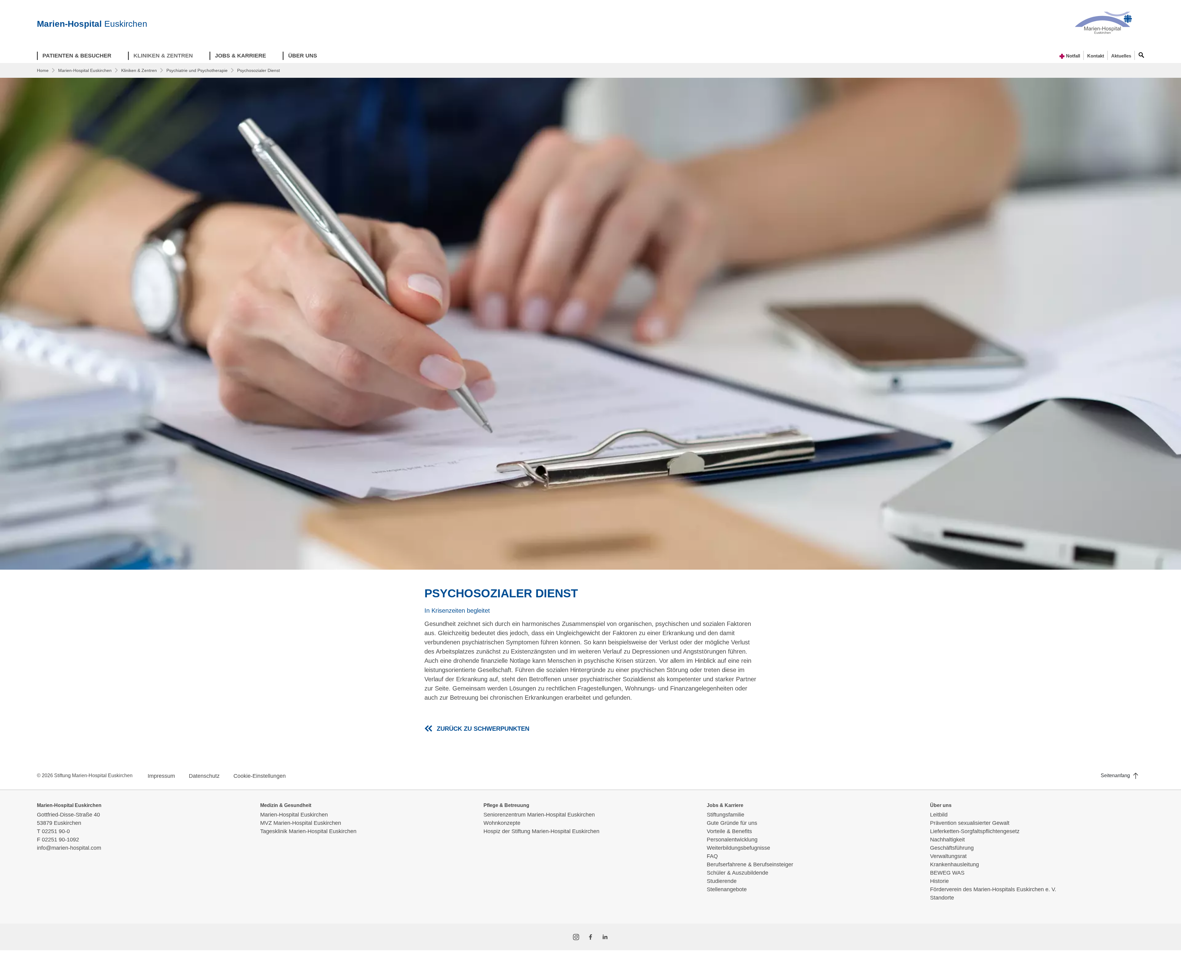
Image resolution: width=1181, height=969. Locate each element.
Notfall (1072, 55)
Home (43, 70)
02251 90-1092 (60, 840)
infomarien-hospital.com (69, 848)
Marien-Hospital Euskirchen (85, 70)
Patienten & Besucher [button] (76, 56)
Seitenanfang (1116, 775)
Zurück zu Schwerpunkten (483, 728)
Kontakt (1095, 55)
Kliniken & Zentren (139, 70)
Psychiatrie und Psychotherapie (197, 70)
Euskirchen (92, 24)
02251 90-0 (56, 831)
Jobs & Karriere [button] (240, 56)
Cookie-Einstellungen (259, 776)
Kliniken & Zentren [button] (163, 56)
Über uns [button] (302, 56)
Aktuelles (1121, 55)
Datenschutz (204, 776)
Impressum (161, 776)
